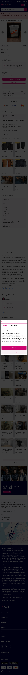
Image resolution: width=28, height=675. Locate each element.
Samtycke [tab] (5, 325)
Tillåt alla (14, 347)
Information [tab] (14, 325)
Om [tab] (23, 325)
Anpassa (13, 352)
